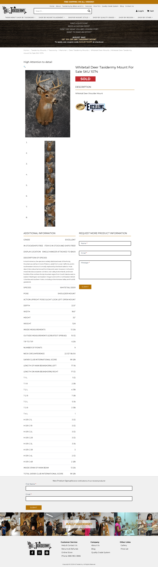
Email (29, 494)
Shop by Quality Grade (103, 17)
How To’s (96, 6)
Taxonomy (53, 50)
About (58, 6)
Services (88, 6)
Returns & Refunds (69, 549)
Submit (85, 287)
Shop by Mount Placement (51, 17)
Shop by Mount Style (78, 17)
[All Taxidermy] (39, 545)
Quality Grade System (110, 6)
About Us (95, 545)
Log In (141, 11)
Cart (151, 11)
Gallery (124, 545)
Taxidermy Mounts (38, 50)
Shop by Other (144, 17)
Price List (124, 549)
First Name (31, 484)
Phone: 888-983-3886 (71, 556)
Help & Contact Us (69, 545)
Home (52, 6)
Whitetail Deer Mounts (100, 50)
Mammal (63, 50)
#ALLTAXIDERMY (79, 524)
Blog (122, 6)
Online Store (66, 552)
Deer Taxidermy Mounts (79, 50)
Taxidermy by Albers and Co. (73, 6)
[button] (25, 67)
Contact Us (129, 6)
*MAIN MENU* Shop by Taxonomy (19, 17)
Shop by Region (126, 17)
